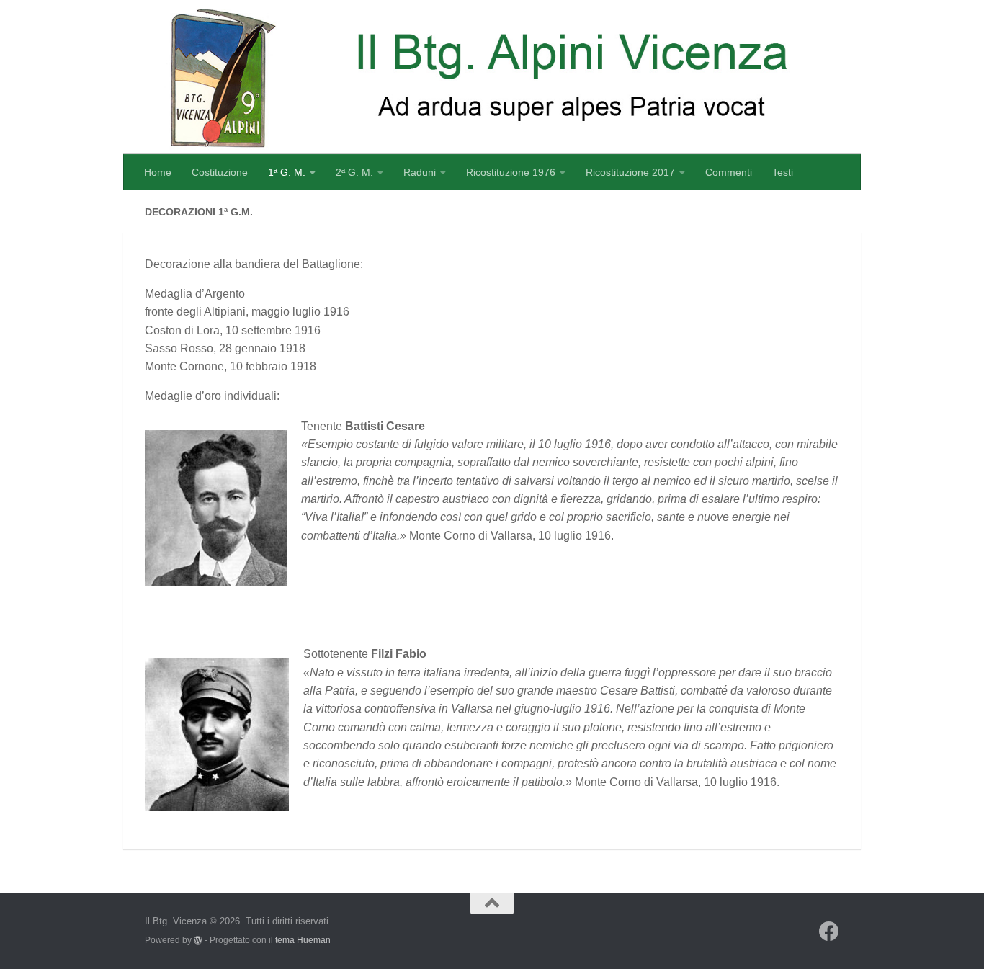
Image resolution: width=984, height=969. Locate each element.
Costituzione (220, 172)
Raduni (419, 172)
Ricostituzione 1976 (510, 172)
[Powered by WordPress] (198, 940)
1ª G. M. (286, 172)
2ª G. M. (354, 172)
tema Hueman (303, 940)
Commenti (728, 172)
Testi (782, 172)
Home (157, 172)
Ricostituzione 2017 (630, 172)
